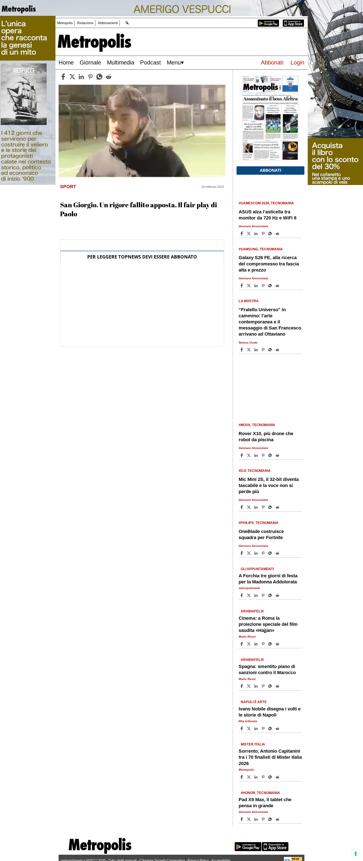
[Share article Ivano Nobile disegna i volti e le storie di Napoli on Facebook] (242, 728)
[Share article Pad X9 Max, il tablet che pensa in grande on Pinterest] (263, 819)
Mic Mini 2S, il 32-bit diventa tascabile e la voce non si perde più (269, 485)
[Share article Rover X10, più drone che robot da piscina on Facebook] (242, 455)
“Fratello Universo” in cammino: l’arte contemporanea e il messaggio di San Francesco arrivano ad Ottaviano (270, 322)
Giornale (90, 62)
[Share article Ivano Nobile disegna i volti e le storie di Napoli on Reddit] (277, 728)
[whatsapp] (99, 76)
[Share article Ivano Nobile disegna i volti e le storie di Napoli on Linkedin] (256, 728)
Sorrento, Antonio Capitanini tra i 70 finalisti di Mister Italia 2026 (270, 757)
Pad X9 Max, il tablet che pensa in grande (265, 802)
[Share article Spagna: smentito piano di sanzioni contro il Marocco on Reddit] (277, 686)
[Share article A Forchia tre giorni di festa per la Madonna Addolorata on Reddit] (277, 595)
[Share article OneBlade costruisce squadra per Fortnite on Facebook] (242, 553)
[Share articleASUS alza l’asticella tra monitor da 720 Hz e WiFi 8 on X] (249, 233)
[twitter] (72, 76)
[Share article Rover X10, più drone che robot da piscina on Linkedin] (256, 455)
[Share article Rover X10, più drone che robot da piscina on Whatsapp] (270, 455)
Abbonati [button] (270, 170)
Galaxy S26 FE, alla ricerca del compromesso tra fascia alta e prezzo (269, 263)
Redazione (85, 23)
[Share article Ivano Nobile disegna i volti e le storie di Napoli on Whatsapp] (270, 728)
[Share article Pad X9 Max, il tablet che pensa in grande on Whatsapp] (270, 819)
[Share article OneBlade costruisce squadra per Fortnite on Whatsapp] (270, 553)
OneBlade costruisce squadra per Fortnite (261, 534)
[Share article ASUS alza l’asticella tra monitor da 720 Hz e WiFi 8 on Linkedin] (256, 233)
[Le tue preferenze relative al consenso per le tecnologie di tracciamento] (356, 854)
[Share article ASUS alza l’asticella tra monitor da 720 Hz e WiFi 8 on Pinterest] (263, 233)
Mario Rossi (247, 636)
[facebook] (63, 76)
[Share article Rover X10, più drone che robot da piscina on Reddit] (277, 455)
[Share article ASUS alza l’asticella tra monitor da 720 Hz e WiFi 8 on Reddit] (277, 233)
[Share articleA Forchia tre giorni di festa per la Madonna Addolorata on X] (249, 595)
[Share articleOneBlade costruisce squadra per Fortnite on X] (249, 553)
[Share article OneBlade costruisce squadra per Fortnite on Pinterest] (263, 553)
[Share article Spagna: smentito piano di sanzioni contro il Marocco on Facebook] (242, 686)
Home (66, 62)
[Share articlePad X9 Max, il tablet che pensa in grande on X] (249, 819)
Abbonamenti (108, 23)
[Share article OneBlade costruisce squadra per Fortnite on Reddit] (277, 553)
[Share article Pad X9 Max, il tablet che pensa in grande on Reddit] (277, 819)
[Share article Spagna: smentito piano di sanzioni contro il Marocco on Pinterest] (263, 686)
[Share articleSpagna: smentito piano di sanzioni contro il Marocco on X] (249, 686)
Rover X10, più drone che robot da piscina (266, 436)
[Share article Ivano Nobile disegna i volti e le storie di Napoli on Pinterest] (263, 728)
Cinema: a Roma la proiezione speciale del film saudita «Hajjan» (268, 624)
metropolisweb (249, 588)
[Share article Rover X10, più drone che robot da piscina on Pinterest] (263, 455)
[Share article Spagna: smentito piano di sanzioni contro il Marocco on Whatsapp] (270, 686)
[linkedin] (81, 76)
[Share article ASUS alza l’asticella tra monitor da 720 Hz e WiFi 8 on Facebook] (242, 233)
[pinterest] (90, 76)
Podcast (150, 62)
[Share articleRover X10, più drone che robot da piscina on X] (249, 455)
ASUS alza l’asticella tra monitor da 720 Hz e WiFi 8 (267, 214)
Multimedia (120, 62)
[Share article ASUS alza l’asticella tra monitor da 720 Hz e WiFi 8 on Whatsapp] (270, 233)
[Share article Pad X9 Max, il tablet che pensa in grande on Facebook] (242, 819)
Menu (174, 62)
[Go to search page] (127, 23)
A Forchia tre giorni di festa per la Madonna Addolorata (268, 578)
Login (297, 62)
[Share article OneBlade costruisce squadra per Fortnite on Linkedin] (256, 553)
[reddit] (108, 76)
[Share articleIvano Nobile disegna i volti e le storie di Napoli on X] (249, 728)
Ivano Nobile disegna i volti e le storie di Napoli (270, 712)
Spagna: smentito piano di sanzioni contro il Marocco (267, 669)
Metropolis (65, 23)
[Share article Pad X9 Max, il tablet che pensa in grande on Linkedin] (256, 819)
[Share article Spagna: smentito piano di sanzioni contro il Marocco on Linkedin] (256, 686)
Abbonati (272, 62)
